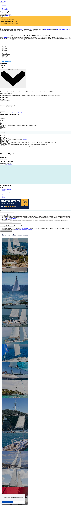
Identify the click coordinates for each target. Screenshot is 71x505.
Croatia (3, 190)
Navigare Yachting (8, 15)
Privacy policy (14, 112)
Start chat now (3, 118)
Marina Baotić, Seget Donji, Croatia (62, 29)
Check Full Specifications (6, 61)
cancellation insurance (25, 228)
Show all (3, 132)
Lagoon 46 (21, 29)
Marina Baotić (4, 8)
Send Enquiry (3, 111)
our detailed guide (37, 225)
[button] (3, 1)
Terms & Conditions (21, 112)
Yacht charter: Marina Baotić (6, 189)
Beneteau (30, 29)
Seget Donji (4, 7)
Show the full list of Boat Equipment (13, 69)
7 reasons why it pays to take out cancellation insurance (23, 229)
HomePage (4, 5)
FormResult (2, 2)
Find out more (24, 139)
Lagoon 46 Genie (5, 9)
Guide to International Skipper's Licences (10, 218)
